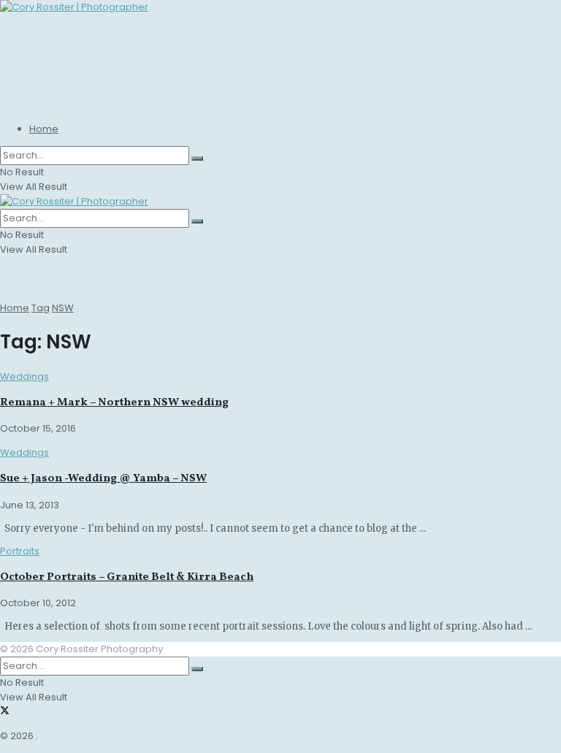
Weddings (24, 376)
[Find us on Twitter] (4, 712)
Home (43, 129)
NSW (63, 308)
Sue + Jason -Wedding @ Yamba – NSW (103, 478)
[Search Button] (197, 158)
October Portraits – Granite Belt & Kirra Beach (126, 577)
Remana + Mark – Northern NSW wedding (114, 402)
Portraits (19, 551)
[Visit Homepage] (74, 7)
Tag (40, 308)
